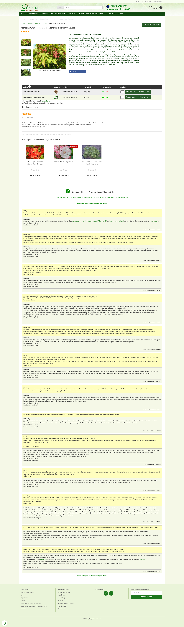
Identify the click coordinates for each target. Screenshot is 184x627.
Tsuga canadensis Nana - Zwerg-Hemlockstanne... (92, 163)
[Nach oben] (178, 623)
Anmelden (67, 134)
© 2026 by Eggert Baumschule (92, 619)
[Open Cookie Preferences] (4, 623)
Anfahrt (60, 600)
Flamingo (142, 559)
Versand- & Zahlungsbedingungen (54, 14)
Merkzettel (159, 1)
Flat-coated (61, 609)
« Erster (24, 23)
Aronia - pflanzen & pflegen (66, 603)
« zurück (30, 23)
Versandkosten (45, 101)
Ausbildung (61, 598)
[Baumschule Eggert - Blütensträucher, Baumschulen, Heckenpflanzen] (37, 7)
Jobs (22, 14)
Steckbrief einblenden (152, 24)
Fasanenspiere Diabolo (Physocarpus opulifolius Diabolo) (89, 221)
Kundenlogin (147, 1)
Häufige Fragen (32, 14)
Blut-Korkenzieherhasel (117, 221)
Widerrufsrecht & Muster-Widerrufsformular (34, 606)
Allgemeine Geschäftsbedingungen (91, 14)
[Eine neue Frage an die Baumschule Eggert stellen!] (92, 203)
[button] (77, 71)
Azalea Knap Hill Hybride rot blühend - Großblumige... (35, 163)
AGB (22, 595)
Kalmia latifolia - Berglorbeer (63, 162)
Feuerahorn (43, 559)
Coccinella (155, 221)
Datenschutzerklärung (27, 592)
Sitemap (23, 609)
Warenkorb (111, 14)
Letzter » (44, 23)
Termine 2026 (62, 606)
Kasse (121, 14)
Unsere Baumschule (64, 592)
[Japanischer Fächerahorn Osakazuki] (49, 56)
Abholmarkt (61, 595)
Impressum (24, 598)
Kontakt (72, 14)
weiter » (37, 23)
